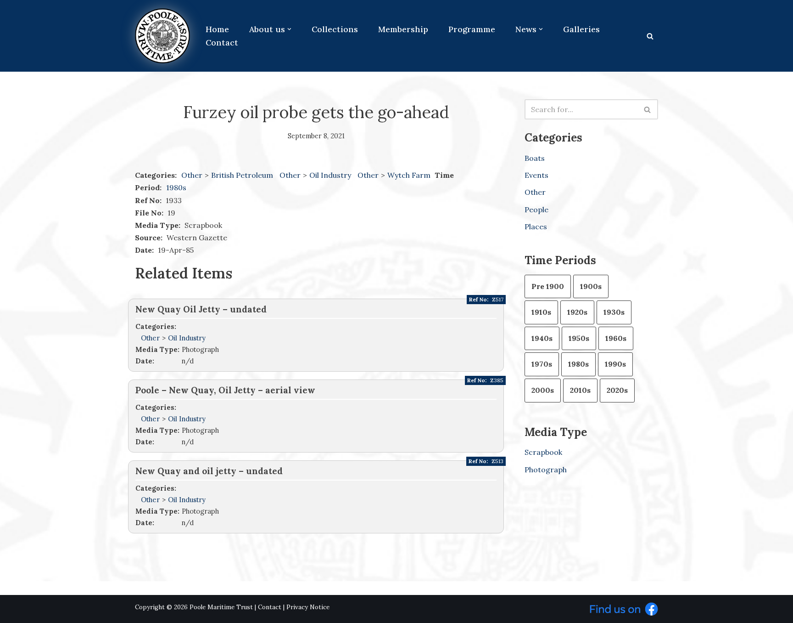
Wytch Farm (409, 175)
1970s (541, 363)
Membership (403, 29)
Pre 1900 (547, 286)
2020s (617, 390)
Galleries (581, 29)
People (536, 209)
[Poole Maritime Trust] (162, 35)
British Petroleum (243, 175)
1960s (615, 338)
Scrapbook (543, 452)
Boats (535, 158)
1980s (176, 187)
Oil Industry (331, 175)
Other (191, 175)
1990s (615, 363)
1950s (579, 338)
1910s (541, 312)
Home (217, 29)
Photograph (546, 469)
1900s (591, 286)
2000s (542, 390)
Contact (222, 42)
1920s (577, 312)
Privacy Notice (307, 607)
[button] (289, 29)
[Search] (650, 36)
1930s (614, 312)
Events (536, 175)
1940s (542, 338)
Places (536, 226)
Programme (471, 29)
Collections (335, 29)
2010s (580, 390)
